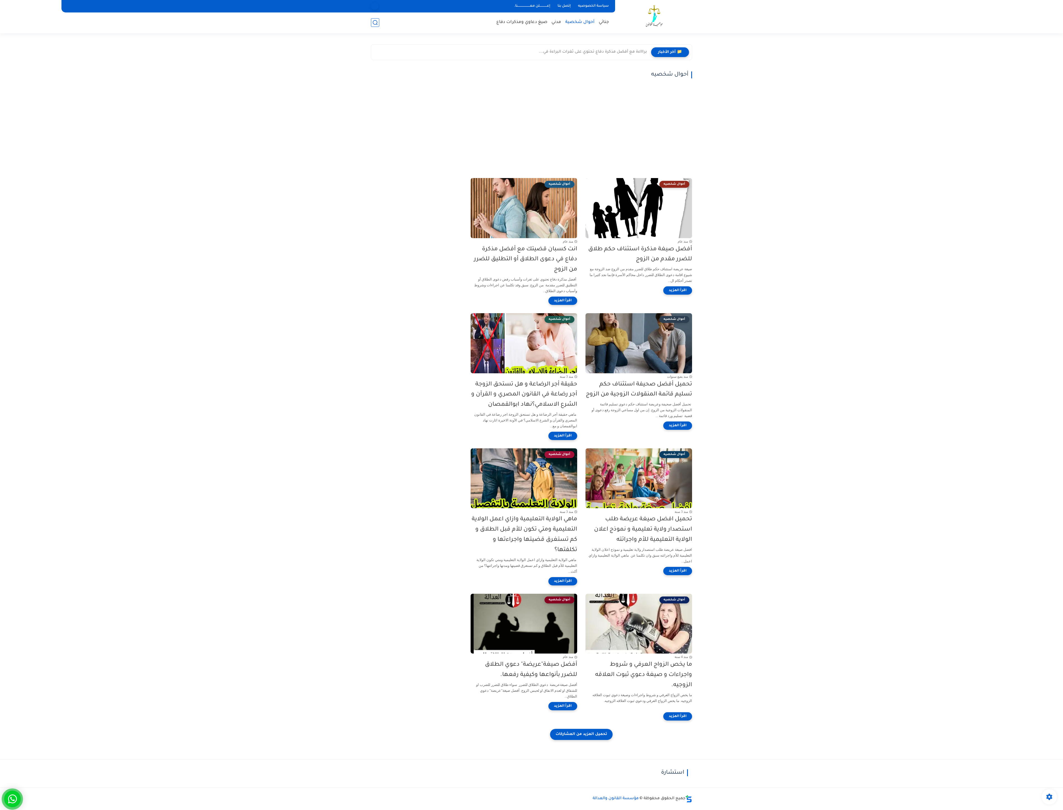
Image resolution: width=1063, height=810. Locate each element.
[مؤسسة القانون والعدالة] (655, 16)
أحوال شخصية (580, 22)
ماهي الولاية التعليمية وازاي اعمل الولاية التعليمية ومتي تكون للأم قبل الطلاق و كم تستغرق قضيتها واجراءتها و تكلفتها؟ (524, 534)
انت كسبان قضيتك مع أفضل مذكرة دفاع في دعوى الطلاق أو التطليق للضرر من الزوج (525, 259)
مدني (556, 22)
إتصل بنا (564, 6)
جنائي (604, 22)
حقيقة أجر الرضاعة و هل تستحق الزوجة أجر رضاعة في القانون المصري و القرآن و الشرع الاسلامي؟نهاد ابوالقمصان (524, 394)
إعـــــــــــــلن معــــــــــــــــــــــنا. (532, 6)
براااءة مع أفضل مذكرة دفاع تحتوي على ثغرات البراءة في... (593, 52)
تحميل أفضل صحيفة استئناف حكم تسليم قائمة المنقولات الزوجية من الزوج (639, 389)
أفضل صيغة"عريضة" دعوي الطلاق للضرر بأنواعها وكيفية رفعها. (531, 670)
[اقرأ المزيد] (677, 290)
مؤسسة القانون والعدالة (616, 798)
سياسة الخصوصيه (593, 6)
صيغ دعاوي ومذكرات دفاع (521, 22)
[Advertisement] (581, 128)
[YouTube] (374, 6)
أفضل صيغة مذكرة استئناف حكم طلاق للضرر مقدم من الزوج (640, 254)
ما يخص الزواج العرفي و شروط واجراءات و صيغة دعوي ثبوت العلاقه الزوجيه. (643, 675)
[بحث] (375, 22)
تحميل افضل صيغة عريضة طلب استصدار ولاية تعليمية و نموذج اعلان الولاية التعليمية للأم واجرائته (643, 529)
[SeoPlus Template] (688, 799)
